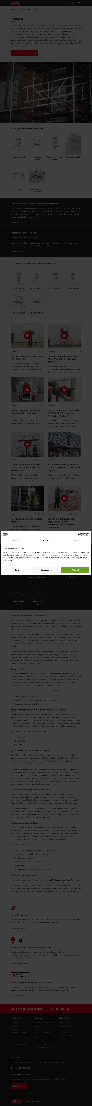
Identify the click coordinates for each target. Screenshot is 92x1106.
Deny (17, 570)
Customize (45, 570)
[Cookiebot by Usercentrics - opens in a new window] (79, 534)
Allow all (75, 570)
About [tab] (76, 541)
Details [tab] (46, 541)
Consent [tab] (16, 541)
